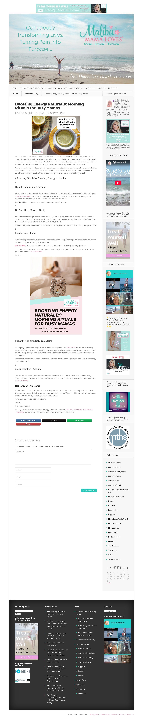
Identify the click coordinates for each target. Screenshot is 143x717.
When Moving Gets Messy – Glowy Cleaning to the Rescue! (57, 614)
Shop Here (101, 88)
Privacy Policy (94, 715)
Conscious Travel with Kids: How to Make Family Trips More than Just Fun (56, 635)
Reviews (111, 541)
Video (110, 555)
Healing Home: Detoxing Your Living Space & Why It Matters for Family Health (57, 652)
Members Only (113, 528)
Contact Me (112, 88)
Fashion (111, 501)
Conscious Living (75, 88)
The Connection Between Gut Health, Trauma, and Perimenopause (57, 678)
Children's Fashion (114, 463)
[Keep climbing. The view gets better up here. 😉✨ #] (113, 312)
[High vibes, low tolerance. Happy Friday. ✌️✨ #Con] (126, 298)
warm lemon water (24, 196)
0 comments (55, 113)
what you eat (71, 348)
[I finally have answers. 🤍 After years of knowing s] (126, 312)
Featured (111, 506)
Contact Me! (80, 689)
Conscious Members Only (85, 640)
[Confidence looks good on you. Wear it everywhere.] (113, 298)
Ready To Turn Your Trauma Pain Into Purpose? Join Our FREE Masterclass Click (117, 321)
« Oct (108, 583)
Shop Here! (80, 684)
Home (15, 88)
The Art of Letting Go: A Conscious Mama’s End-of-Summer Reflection (56, 668)
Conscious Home (114, 476)
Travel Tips (112, 550)
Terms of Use (105, 715)
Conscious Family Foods (117, 472)
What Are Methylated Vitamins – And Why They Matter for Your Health (56, 688)
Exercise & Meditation (116, 497)
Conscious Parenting (115, 485)
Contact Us (130, 715)
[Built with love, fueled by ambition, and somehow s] (113, 285)
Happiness (112, 514)
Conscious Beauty (114, 467)
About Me (81, 693)
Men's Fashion (113, 532)
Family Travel (89, 88)
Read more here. (36, 252)
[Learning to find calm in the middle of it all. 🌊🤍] (126, 285)
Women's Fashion (114, 559)
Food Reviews (113, 510)
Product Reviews (114, 537)
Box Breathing (20, 246)
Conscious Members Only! (57, 88)
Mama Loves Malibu (115, 523)
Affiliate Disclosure (118, 715)
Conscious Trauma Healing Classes (32, 88)
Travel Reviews (113, 546)
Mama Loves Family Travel (118, 519)
